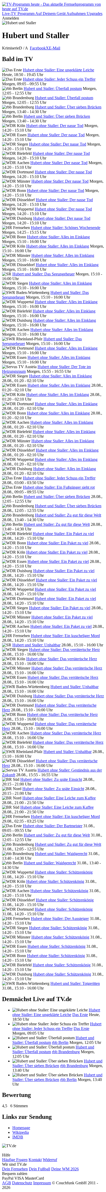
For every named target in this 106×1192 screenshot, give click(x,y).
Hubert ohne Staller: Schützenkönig (64, 872)
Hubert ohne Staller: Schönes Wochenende (65, 227)
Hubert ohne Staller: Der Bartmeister (52, 826)
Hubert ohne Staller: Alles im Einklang (58, 237)
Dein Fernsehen (15, 1169)
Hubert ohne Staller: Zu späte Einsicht (51, 779)
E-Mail (54, 48)
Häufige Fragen (15, 1159)
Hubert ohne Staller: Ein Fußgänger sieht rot (59, 487)
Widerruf (50, 1159)
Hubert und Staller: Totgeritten (75, 983)
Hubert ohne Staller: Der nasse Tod (54, 125)
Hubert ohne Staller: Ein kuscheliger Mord (65, 635)
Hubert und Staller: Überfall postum (53, 88)
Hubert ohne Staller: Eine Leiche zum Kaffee (59, 798)
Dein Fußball (39, 1169)
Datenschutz (22, 1183)
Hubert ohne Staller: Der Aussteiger (60, 918)
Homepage (21, 1128)
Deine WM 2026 (65, 1169)
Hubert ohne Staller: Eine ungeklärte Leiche (58, 70)
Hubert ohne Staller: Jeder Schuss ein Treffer (59, 79)
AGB (6, 1183)
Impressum (42, 1183)
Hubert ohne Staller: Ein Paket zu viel (63, 533)
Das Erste (80, 1014)
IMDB (17, 1137)
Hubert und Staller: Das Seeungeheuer (43, 274)
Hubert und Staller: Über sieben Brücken (68, 107)
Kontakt (35, 1159)
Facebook (38, 48)
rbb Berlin (60, 1042)
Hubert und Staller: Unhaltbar (36, 645)
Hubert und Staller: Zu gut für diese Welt (68, 515)
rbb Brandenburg (66, 1052)
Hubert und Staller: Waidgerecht (61, 853)
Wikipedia (20, 1132)
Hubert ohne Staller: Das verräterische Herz (64, 649)
